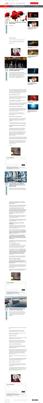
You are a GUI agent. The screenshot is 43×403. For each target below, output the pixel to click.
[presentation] (7, 6)
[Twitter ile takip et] (34, 400)
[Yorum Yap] (6, 32)
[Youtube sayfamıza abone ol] (36, 400)
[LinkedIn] (6, 28)
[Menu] (31, 3)
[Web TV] (36, 0)
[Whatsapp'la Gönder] (6, 29)
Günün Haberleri (12, 0)
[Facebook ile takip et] (33, 400)
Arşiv (15, 0)
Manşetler (9, 0)
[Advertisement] (2, 18)
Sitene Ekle (17, 0)
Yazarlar (7, 0)
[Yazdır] (6, 31)
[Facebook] (6, 25)
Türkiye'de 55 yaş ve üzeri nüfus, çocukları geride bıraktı (19, 6)
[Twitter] (6, 27)
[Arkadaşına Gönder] (6, 30)
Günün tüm (36, 6)
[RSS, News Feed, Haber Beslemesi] (37, 400)
